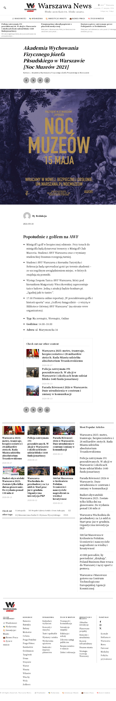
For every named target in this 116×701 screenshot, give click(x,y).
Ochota (26, 636)
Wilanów (27, 673)
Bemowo (27, 621)
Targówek (27, 654)
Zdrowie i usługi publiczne (67, 640)
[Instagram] (100, 624)
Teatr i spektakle (49, 633)
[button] (5, 7)
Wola (25, 680)
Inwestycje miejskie (64, 628)
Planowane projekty (84, 629)
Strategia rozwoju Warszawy (84, 653)
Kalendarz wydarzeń (47, 622)
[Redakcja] (27, 216)
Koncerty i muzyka (47, 628)
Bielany (26, 628)
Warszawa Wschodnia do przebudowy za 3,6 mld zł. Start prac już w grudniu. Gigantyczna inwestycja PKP (38, 487)
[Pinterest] (40, 80)
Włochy (26, 677)
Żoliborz (27, 684)
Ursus (25, 658)
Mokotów (27, 632)
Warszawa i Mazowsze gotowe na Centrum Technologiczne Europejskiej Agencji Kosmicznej (93, 581)
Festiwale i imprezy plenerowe (47, 650)
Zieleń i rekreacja (67, 652)
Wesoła (26, 669)
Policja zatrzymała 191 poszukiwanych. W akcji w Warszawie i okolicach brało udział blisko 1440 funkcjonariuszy (19, 27)
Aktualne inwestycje (84, 623)
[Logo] (58, 607)
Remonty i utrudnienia (84, 636)
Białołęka (27, 624)
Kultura (26, 73)
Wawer (26, 665)
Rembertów (28, 647)
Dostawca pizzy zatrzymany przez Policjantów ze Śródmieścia (96, 25)
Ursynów (27, 662)
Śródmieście (28, 650)
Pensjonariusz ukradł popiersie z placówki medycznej (56, 25)
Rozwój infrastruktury (85, 642)
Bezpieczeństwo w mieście (67, 647)
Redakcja (41, 215)
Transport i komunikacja (66, 622)
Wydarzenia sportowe (47, 642)
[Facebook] (26, 80)
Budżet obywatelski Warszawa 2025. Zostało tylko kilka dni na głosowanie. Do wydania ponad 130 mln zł (13, 485)
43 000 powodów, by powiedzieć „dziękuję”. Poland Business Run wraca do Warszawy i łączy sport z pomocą (96, 561)
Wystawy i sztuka (50, 637)
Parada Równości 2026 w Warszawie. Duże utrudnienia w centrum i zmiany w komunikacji (65, 391)
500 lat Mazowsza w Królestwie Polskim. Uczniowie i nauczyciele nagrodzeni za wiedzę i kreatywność (63, 488)
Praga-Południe (29, 639)
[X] (33, 80)
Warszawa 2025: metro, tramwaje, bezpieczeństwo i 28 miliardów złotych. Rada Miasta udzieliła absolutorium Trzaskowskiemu (63, 355)
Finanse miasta (86, 647)
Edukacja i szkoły (64, 634)
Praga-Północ (29, 643)
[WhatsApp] (47, 80)
